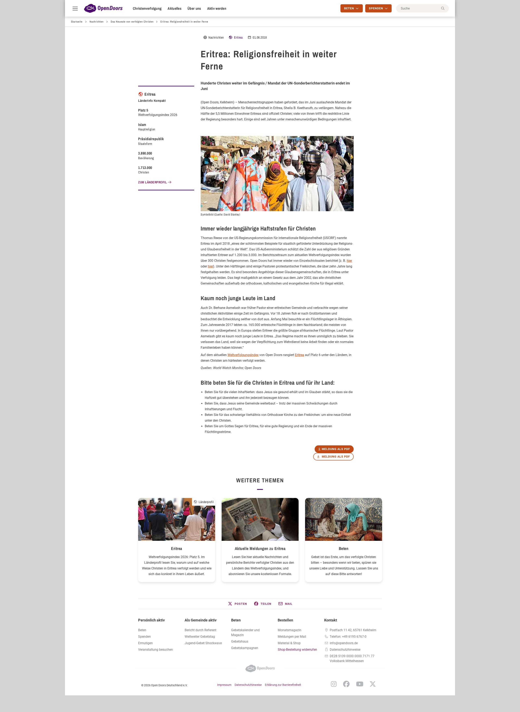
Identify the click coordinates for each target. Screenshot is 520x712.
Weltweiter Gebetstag (200, 636)
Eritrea (238, 37)
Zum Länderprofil (152, 182)
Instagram (334, 684)
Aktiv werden (216, 8)
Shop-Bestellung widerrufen (297, 649)
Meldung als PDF (336, 456)
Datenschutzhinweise (345, 649)
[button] (237, 604)
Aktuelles (174, 8)
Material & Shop (289, 643)
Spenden (144, 636)
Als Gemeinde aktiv (201, 620)
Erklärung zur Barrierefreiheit (283, 684)
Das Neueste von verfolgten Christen (132, 21)
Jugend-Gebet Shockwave (203, 643)
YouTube (360, 684)
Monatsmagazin (289, 630)
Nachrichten (97, 21)
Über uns (194, 8)
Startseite (76, 21)
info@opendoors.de (344, 643)
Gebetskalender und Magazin (245, 632)
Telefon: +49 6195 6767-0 (348, 636)
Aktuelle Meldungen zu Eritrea (260, 548)
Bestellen (285, 620)
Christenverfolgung (147, 8)
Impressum (224, 684)
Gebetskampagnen (244, 648)
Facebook (346, 684)
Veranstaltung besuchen (155, 649)
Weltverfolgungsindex (243, 355)
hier (349, 261)
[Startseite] (103, 8)
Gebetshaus (239, 641)
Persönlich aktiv (151, 620)
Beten (344, 548)
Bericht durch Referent (200, 630)
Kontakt (330, 620)
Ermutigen (145, 643)
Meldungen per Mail (292, 636)
